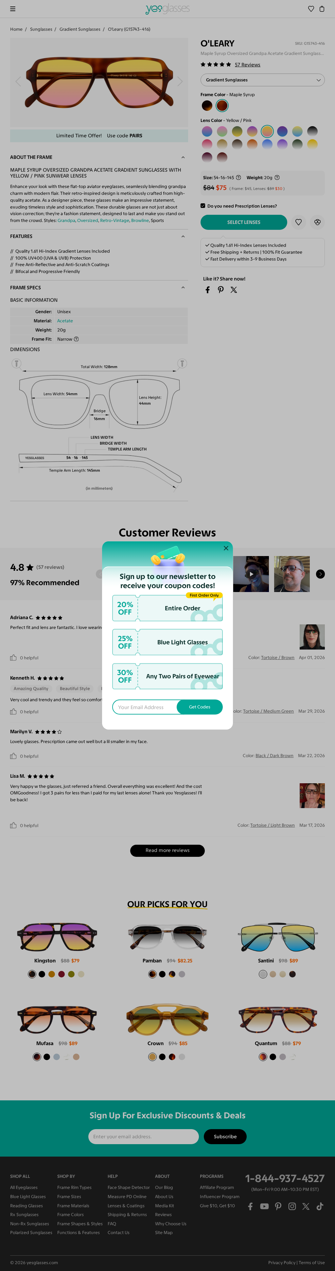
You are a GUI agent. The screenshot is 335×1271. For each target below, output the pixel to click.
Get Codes (199, 707)
